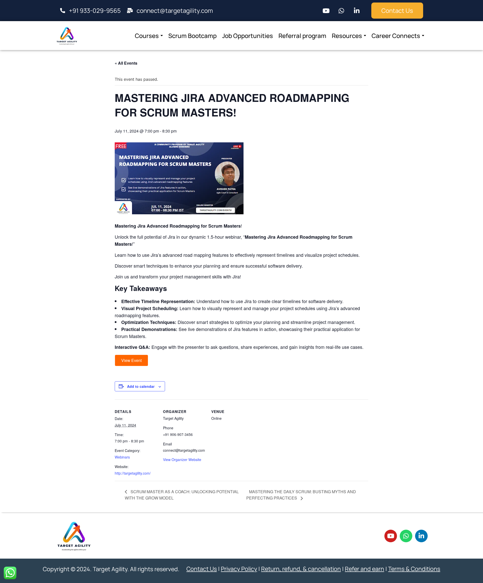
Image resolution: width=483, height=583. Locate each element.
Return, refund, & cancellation (301, 569)
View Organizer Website (182, 459)
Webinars (122, 457)
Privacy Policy (239, 569)
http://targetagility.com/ (133, 473)
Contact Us (201, 569)
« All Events (126, 63)
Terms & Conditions (414, 569)
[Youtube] (326, 10)
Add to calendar (140, 386)
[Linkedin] (356, 10)
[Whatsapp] (341, 10)
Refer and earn (364, 569)
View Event (131, 360)
